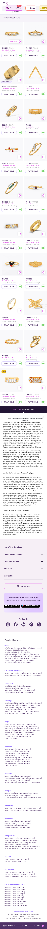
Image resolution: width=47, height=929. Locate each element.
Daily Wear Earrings (11, 713)
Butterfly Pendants (11, 827)
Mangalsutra (10, 836)
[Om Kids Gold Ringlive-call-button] (43, 363)
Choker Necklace (23, 753)
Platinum (19, 688)
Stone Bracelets (22, 782)
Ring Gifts (30, 660)
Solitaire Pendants (11, 823)
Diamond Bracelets (23, 776)
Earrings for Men (22, 859)
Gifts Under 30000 (11, 650)
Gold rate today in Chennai (14, 887)
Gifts (7, 645)
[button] (26, 925)
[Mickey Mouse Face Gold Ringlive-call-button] (20, 286)
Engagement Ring (11, 728)
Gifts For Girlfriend (34, 656)
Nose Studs (9, 810)
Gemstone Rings (21, 726)
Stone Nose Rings (36, 810)
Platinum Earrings (11, 705)
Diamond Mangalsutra (26, 838)
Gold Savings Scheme (12, 675)
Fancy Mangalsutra (11, 842)
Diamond (12, 686)
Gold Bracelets (10, 776)
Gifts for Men (9, 648)
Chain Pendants (10, 825)
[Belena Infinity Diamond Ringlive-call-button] (20, 248)
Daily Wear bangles (11, 795)
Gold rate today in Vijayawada (15, 901)
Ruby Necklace (10, 753)
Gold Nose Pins (19, 808)
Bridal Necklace (24, 761)
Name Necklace (10, 759)
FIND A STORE (25, 586)
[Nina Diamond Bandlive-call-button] (20, 133)
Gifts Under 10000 (34, 648)
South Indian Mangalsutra (29, 840)
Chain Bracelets (23, 780)
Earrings (8, 700)
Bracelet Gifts (9, 660)
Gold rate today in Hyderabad (15, 889)
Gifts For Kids (34, 654)
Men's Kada (22, 861)
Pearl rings (19, 734)
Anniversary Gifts (11, 654)
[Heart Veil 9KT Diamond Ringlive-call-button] (20, 171)
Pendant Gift (35, 658)
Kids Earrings (22, 705)
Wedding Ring (33, 728)
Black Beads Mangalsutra (28, 842)
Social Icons (12, 608)
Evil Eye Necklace (23, 755)
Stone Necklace (23, 759)
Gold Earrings (9, 703)
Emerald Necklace (24, 763)
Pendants (9, 819)
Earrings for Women (25, 872)
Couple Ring (22, 728)
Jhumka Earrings (34, 705)
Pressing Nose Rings (21, 810)
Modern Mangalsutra (12, 840)
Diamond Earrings (21, 703)
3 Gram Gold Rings (11, 736)
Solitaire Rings (10, 726)
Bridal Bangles (25, 795)
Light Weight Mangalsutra (31, 846)
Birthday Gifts (25, 652)
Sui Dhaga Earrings (11, 709)
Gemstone (27, 686)
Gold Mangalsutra (11, 838)
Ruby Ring (17, 730)
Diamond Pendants (23, 821)
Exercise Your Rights (18, 916)
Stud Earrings (20, 707)
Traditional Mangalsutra (13, 846)
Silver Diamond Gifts (23, 662)
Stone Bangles (10, 797)
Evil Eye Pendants (25, 823)
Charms (26, 688)
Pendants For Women (12, 876)
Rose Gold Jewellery (12, 692)
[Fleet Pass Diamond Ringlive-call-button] (43, 56)
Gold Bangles (9, 793)
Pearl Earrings (31, 707)
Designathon (36, 675)
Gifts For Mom (21, 656)
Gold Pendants (10, 821)
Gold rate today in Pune (13, 899)
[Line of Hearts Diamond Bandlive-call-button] (20, 56)
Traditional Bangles (34, 797)
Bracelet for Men (11, 861)
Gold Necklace (10, 749)
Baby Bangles (21, 797)
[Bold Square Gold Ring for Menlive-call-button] (43, 286)
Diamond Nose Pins (33, 808)
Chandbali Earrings (25, 709)
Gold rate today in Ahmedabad (16, 905)
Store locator (26, 675)
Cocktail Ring (9, 732)
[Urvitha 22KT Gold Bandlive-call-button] (20, 325)
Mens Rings (33, 726)
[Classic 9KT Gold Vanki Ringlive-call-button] (43, 94)
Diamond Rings (10, 724)
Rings (7, 721)
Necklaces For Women (12, 757)
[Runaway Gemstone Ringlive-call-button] (20, 209)
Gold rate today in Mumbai (14, 893)
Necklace (8, 746)
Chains (18, 690)
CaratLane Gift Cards (12, 652)
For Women (9, 870)
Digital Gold (37, 673)
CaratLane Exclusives (14, 670)
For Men (8, 857)
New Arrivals (9, 673)
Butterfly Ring (28, 732)
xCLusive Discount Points (14, 918)
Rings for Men (10, 859)
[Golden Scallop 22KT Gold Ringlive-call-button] (43, 133)
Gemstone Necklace (23, 751)
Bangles (8, 791)
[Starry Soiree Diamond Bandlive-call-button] (43, 402)
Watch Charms (10, 690)
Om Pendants (22, 825)
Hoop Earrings (9, 707)
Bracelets (9, 774)
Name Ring (36, 730)
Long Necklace (27, 757)
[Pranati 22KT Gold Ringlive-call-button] (43, 325)
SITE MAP (10, 914)
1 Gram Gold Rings (11, 738)
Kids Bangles (33, 793)
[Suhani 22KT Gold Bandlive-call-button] (43, 248)
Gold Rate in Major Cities (15, 885)
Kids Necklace (10, 751)
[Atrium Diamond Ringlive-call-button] (20, 402)
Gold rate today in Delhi (13, 895)
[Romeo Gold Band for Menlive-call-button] (20, 94)
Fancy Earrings (22, 711)
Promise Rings (29, 734)
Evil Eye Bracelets (34, 778)
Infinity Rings (9, 734)
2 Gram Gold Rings (25, 736)
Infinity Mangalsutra (29, 848)
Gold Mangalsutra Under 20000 (16, 844)
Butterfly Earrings (26, 713)
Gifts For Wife (24, 658)
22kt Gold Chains (11, 765)
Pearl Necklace (10, 755)
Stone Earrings (34, 711)
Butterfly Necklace (11, 761)
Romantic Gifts (23, 654)
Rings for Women (11, 872)
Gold (6, 686)
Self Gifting (19, 673)
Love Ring (18, 732)
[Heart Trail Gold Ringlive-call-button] (20, 363)
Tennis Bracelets (10, 780)
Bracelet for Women (12, 874)
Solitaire (20, 686)
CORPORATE (30, 916)
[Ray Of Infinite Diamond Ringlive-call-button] (43, 171)
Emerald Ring (26, 730)
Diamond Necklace (23, 749)
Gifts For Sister (10, 656)
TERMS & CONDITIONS (31, 914)
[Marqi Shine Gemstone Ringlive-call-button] (43, 209)
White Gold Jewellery (27, 692)
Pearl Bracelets (21, 778)
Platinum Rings (31, 724)
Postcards (27, 673)
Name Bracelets (10, 782)
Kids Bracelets (10, 778)
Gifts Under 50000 (25, 650)
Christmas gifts (20, 648)
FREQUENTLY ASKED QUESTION (32, 918)
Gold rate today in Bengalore (15, 891)
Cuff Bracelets (35, 782)
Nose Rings (8, 808)
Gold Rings (20, 724)
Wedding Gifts (20, 660)
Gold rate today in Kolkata (14, 903)
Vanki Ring (8, 730)
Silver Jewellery (28, 690)
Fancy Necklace (10, 763)
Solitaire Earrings (35, 703)
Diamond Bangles (21, 793)
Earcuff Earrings (10, 711)
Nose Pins (9, 806)
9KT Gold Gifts (10, 662)
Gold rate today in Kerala (14, 897)
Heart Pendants (24, 827)
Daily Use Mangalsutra (12, 848)
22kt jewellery (10, 688)
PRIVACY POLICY (19, 914)
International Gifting (11, 658)
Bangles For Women (27, 874)
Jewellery (9, 683)
